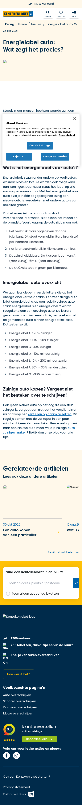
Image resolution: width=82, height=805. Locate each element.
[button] (32, 515)
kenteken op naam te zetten (50, 414)
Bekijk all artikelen (61, 552)
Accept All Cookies (55, 156)
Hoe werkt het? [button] (18, 674)
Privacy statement (16, 787)
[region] (41, 140)
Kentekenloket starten (32, 776)
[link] (17, 695)
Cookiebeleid (67, 135)
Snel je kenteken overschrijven (35, 655)
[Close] (74, 118)
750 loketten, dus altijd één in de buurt (42, 645)
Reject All (19, 156)
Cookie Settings (40, 145)
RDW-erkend (44, 4)
